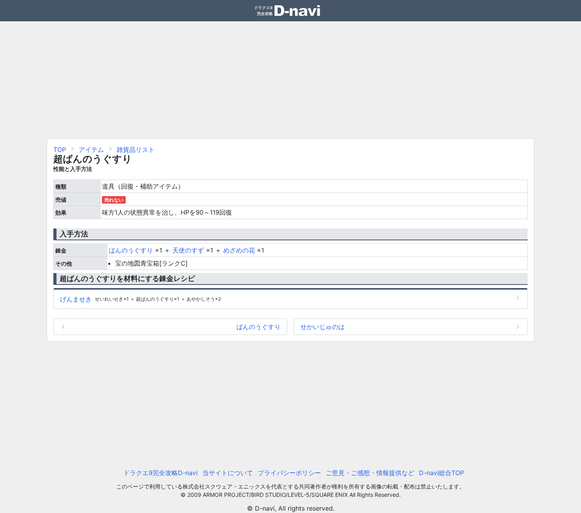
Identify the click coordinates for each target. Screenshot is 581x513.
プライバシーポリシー (289, 473)
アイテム (91, 150)
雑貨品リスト (136, 150)
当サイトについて (227, 473)
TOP (59, 150)
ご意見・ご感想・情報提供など (370, 473)
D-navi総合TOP (441, 473)
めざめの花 (239, 250)
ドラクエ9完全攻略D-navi (160, 473)
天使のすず (188, 250)
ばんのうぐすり (131, 250)
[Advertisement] (290, 76)
